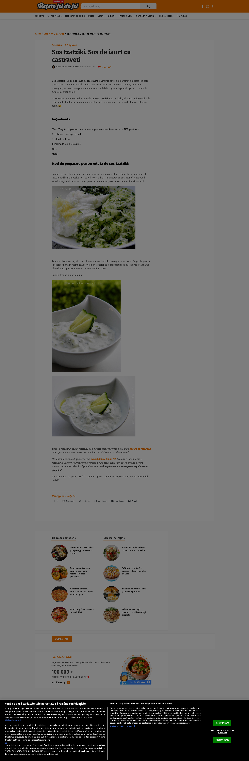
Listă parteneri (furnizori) (122, 726)
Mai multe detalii (13, 720)
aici (6, 742)
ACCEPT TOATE (222, 723)
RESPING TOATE (222, 740)
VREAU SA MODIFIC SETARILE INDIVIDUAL (222, 731)
